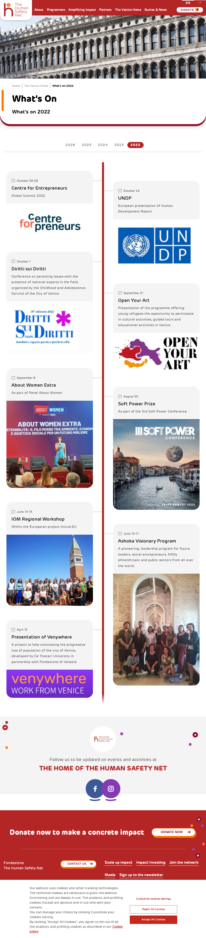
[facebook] (95, 788)
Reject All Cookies (153, 909)
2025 (87, 145)
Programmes (56, 10)
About (38, 10)
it (200, 3)
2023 (119, 145)
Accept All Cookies (153, 919)
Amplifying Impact (82, 10)
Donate (187, 10)
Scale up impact (118, 862)
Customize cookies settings (153, 898)
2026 (70, 145)
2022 (135, 145)
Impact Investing (150, 862)
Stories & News (155, 10)
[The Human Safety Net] (16, 9)
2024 (103, 145)
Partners (105, 10)
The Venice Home (128, 10)
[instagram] (110, 788)
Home (16, 86)
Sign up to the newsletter (141, 875)
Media (110, 875)
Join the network (183, 862)
